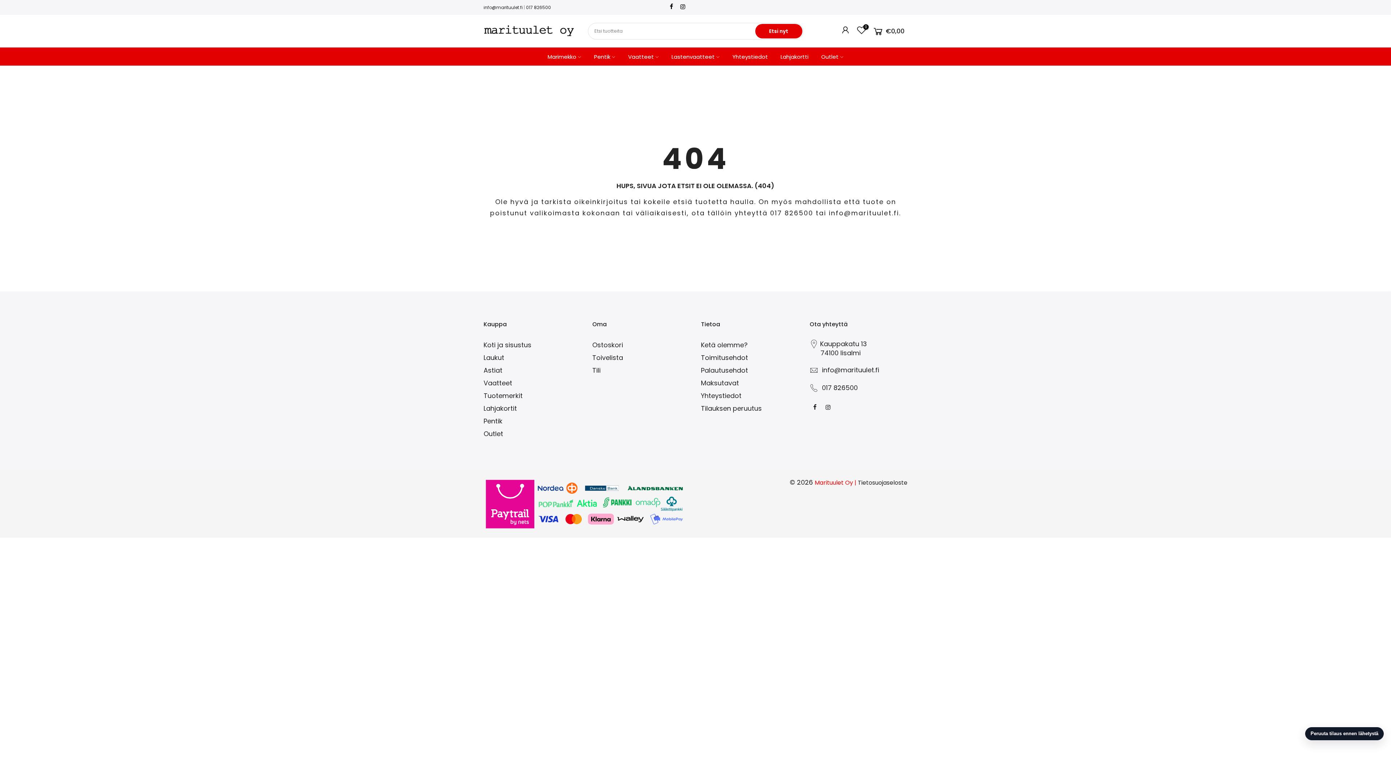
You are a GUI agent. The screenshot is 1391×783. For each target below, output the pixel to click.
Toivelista (607, 357)
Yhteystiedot (750, 57)
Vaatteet (641, 57)
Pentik (602, 57)
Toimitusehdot (724, 357)
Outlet (830, 57)
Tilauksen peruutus (731, 408)
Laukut (494, 357)
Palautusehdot (724, 370)
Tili (596, 370)
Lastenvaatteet (693, 57)
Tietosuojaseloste (882, 482)
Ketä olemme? (724, 344)
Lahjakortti (795, 57)
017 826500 (538, 7)
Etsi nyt (778, 31)
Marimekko (562, 57)
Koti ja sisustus (507, 344)
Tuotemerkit (503, 395)
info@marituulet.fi (503, 7)
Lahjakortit (500, 408)
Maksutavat (720, 383)
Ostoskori (607, 344)
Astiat (493, 370)
